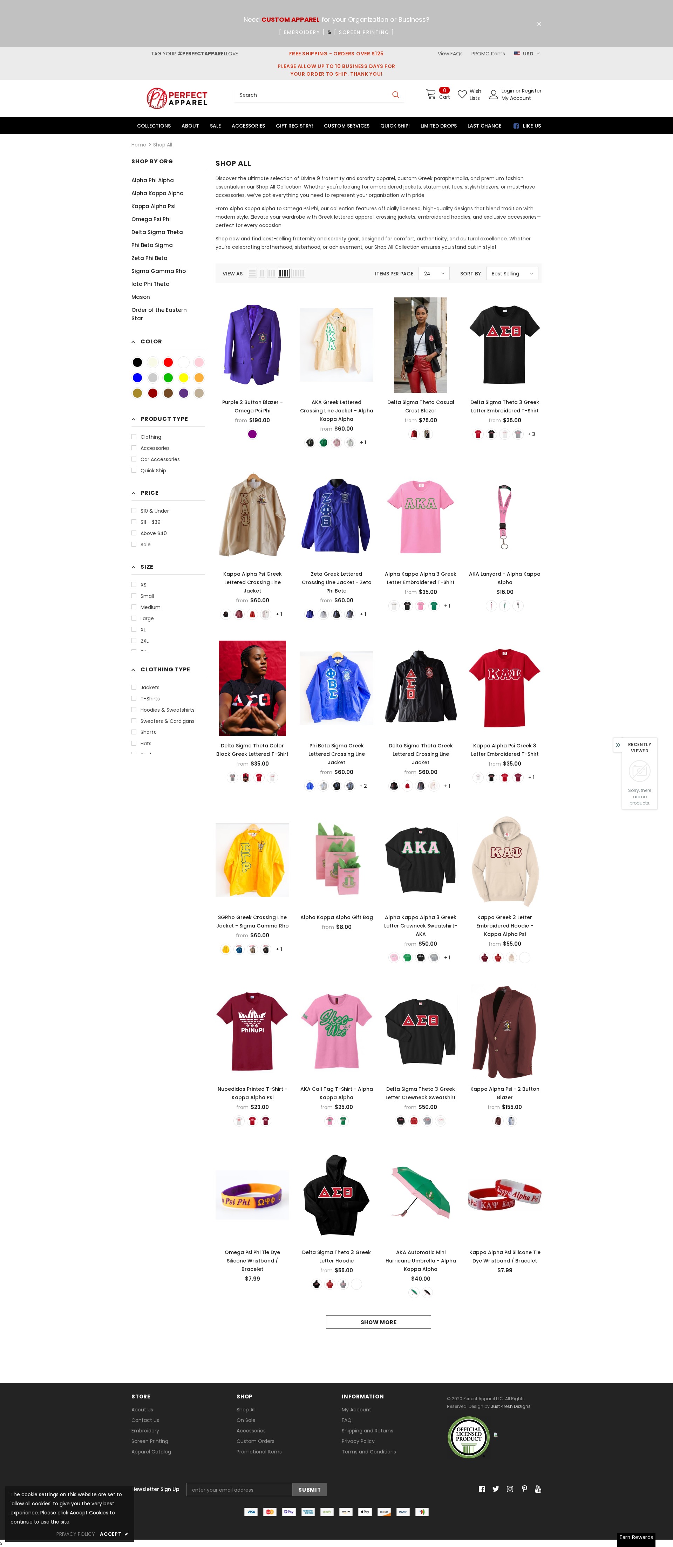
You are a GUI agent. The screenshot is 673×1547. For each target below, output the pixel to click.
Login (509, 90)
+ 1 (363, 442)
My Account (516, 98)
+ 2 (363, 785)
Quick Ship (153, 470)
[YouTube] (536, 1489)
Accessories (155, 448)
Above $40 (154, 533)
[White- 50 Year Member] (511, 1121)
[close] (539, 24)
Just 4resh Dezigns (511, 1406)
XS (144, 584)
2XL (145, 640)
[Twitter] (494, 1489)
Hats (146, 743)
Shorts (148, 732)
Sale (146, 544)
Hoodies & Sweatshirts (168, 709)
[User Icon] (494, 94)
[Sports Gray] (434, 957)
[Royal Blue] (137, 378)
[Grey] (232, 777)
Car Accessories (160, 459)
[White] (184, 362)
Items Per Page (394, 273)
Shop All (162, 144)
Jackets (150, 687)
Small (147, 596)
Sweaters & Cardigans (168, 721)
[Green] (168, 378)
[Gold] (199, 378)
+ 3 (531, 434)
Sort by (470, 273)
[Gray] (153, 378)
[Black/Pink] (427, 1292)
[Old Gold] (137, 393)
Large (147, 618)
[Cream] (153, 362)
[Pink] (199, 362)
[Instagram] (508, 1489)
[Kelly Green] (434, 606)
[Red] (168, 362)
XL (143, 629)
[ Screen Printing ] (364, 32)
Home (138, 144)
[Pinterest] (522, 1489)
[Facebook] (480, 1489)
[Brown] (168, 393)
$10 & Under (155, 510)
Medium (151, 607)
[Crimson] (153, 393)
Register (532, 90)
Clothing (151, 436)
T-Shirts (150, 698)
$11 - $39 (151, 522)
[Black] (137, 362)
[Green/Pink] (414, 1292)
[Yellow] (184, 378)
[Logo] (177, 98)
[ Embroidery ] (302, 32)
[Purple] (184, 393)
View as (233, 273)
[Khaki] (199, 393)
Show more (379, 1322)
